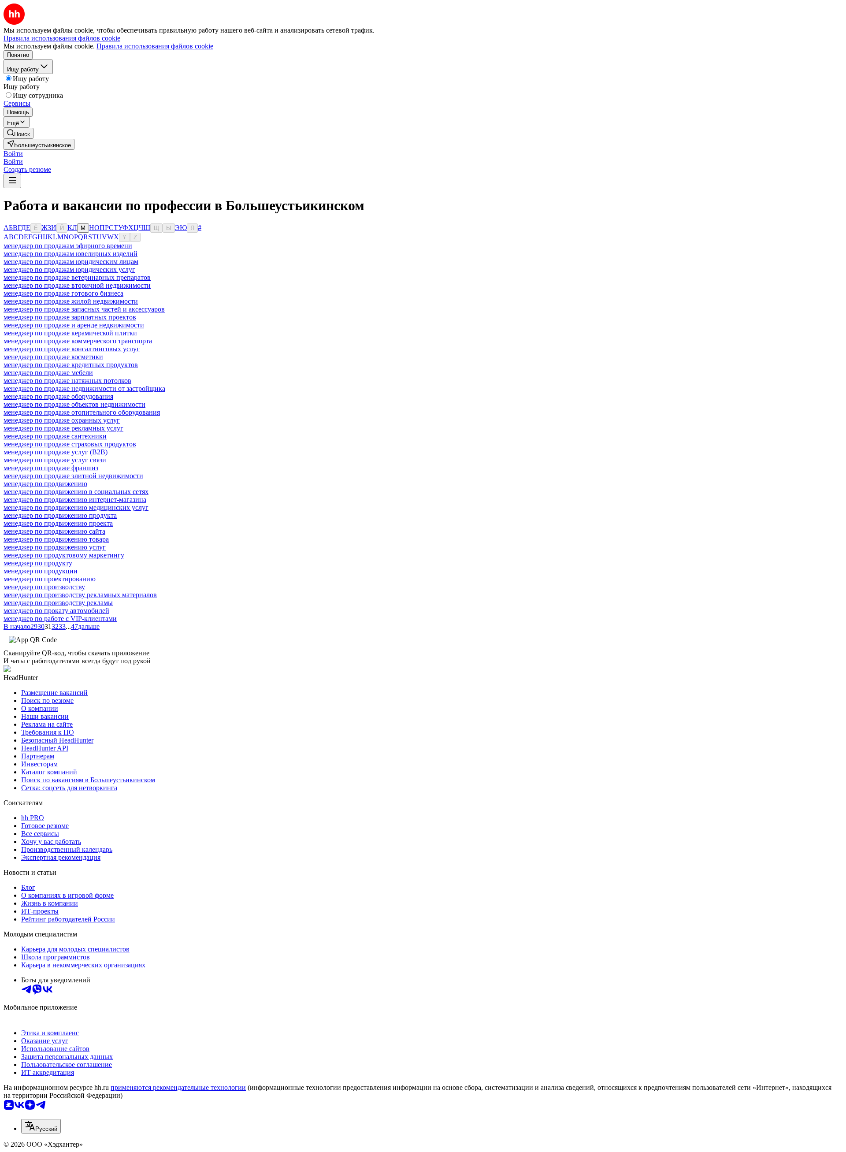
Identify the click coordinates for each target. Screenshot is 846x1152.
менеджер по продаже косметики (53, 356)
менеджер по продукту (38, 563)
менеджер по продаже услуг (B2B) (56, 452)
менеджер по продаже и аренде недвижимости (74, 325)
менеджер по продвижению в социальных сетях (76, 491)
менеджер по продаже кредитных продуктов (71, 364)
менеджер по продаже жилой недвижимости (71, 301)
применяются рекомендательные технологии (178, 1087)
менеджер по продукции (41, 571)
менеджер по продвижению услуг (55, 547)
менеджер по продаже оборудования (58, 396)
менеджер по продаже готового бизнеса (63, 293)
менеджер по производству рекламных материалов (80, 594)
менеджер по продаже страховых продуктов (70, 444)
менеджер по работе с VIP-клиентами (60, 618)
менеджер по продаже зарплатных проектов (70, 317)
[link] (18, 133)
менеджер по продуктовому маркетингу (64, 555)
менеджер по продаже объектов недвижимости (74, 404)
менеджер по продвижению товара (56, 539)
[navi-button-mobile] (12, 181)
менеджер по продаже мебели (48, 372)
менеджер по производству (44, 587)
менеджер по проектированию (50, 579)
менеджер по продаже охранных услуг (62, 420)
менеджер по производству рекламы (58, 602)
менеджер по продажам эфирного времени (68, 245)
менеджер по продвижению (45, 483)
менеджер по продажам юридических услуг (69, 269)
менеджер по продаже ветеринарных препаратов (77, 277)
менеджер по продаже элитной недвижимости (73, 475)
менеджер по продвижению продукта (60, 515)
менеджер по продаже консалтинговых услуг (72, 349)
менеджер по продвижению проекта (58, 523)
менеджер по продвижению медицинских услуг (76, 507)
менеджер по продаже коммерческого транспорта (78, 341)
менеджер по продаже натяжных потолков (67, 380)
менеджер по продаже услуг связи (55, 460)
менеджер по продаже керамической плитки (70, 333)
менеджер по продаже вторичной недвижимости (77, 285)
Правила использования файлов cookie (154, 46)
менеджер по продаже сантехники (55, 436)
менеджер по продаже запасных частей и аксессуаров (84, 309)
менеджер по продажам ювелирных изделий (70, 253)
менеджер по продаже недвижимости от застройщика (84, 388)
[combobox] (41, 1126)
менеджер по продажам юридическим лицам (71, 261)
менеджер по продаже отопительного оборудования (82, 412)
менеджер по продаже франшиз (51, 468)
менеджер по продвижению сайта (54, 531)
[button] (13, 153)
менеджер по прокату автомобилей (56, 610)
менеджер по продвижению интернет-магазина (75, 499)
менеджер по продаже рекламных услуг (63, 428)
